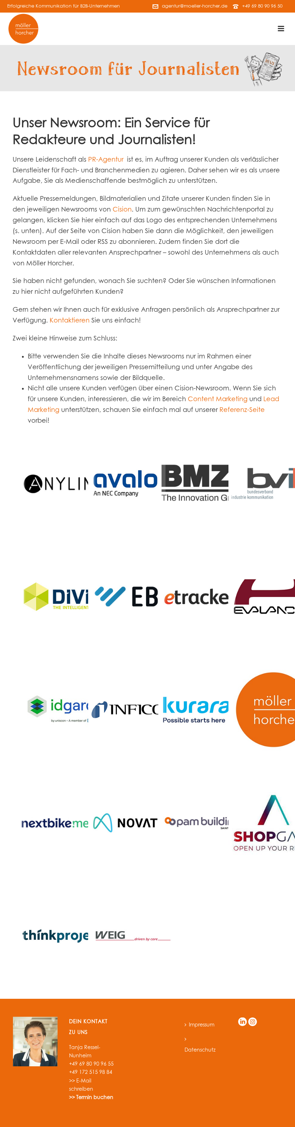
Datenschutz (200, 1050)
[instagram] (252, 1022)
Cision (122, 210)
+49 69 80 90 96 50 (262, 6)
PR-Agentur (105, 160)
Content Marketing (218, 399)
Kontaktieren (70, 320)
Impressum (201, 1025)
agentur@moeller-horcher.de (194, 6)
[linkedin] (242, 1022)
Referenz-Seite (242, 410)
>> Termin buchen (91, 1097)
